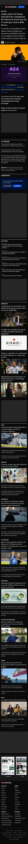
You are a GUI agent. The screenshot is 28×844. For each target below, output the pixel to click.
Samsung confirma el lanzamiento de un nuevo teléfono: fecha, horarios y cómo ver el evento (13, 585)
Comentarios (12, 64)
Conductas (11, 169)
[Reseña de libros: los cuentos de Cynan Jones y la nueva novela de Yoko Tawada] (14, 635)
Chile (2, 425)
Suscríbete (18, 186)
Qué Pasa (3, 11)
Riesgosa (20, 169)
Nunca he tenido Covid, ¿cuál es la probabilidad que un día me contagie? (12, 151)
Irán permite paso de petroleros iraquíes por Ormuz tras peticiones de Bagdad (13, 270)
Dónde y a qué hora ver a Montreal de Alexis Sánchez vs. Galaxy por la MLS (13, 355)
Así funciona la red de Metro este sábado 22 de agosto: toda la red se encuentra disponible (13, 308)
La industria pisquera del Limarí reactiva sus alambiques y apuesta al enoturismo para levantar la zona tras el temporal (13, 492)
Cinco (7, 169)
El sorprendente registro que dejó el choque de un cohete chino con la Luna (13, 145)
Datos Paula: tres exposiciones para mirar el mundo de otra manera (12, 725)
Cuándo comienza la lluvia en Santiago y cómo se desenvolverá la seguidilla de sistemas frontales (13, 526)
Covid (21, 167)
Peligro (3, 170)
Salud (11, 167)
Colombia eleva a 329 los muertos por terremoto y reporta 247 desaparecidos (11, 686)
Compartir (5, 64)
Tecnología (4, 581)
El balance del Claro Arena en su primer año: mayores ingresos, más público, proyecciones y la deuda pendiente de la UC (13, 569)
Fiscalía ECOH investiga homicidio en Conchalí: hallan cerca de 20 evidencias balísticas (12, 246)
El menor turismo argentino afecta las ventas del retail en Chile (14, 465)
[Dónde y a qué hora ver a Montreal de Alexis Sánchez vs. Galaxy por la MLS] (14, 366)
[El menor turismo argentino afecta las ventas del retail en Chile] (14, 475)
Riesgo (16, 169)
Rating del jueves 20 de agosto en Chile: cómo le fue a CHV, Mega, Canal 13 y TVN (13, 379)
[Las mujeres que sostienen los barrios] (14, 709)
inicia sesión (7, 186)
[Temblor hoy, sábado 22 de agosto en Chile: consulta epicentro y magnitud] (14, 342)
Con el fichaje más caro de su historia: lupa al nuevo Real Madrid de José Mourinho (13, 575)
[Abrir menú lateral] (2, 7)
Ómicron (4, 85)
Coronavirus (16, 167)
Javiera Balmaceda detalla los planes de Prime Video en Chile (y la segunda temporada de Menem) (13, 654)
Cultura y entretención (8, 619)
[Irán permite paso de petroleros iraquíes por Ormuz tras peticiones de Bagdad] (14, 675)
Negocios (4, 462)
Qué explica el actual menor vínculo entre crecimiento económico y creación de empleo (13, 486)
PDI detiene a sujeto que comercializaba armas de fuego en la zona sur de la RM (14, 264)
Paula (2, 697)
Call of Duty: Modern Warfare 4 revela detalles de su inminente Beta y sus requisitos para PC (13, 607)
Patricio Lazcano (10, 42)
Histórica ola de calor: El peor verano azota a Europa (13, 692)
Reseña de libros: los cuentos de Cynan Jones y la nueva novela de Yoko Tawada (14, 258)
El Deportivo (5, 540)
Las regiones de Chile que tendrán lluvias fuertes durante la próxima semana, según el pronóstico (12, 503)
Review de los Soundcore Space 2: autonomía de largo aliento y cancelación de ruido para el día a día (13, 613)
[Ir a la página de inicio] (11, 7)
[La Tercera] (7, 774)
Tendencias (4, 499)
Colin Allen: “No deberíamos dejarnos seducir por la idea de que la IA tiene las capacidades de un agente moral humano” (13, 533)
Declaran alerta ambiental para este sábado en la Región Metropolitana (14, 253)
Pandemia (12, 170)
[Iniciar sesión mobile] (26, 7)
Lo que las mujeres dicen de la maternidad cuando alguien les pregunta (12, 720)
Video (8, 167)
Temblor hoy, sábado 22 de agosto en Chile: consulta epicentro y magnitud (13, 332)
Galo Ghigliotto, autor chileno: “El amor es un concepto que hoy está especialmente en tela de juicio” (13, 646)
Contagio (7, 170)
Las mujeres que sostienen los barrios (12, 275)
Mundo (3, 660)
